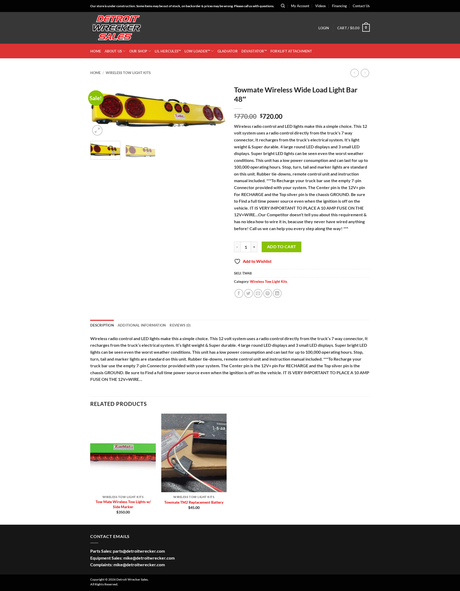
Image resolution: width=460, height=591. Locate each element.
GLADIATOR (227, 51)
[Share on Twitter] (248, 293)
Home (95, 73)
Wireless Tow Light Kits (128, 73)
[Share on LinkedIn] (277, 293)
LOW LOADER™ (197, 51)
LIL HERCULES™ (168, 51)
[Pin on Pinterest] (267, 293)
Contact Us (361, 6)
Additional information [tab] (142, 325)
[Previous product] (365, 73)
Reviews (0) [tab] (180, 325)
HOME (95, 51)
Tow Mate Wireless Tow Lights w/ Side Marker (123, 504)
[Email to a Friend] (258, 293)
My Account (300, 6)
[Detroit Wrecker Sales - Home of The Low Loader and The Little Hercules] (116, 28)
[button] (323, 28)
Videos (320, 6)
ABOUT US (113, 51)
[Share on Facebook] (239, 293)
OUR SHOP (138, 51)
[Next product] (354, 73)
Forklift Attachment (291, 51)
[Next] (216, 109)
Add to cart (281, 246)
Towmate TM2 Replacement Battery (193, 502)
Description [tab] (102, 325)
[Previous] (99, 109)
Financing (339, 6)
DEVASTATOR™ (254, 51)
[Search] (283, 6)
